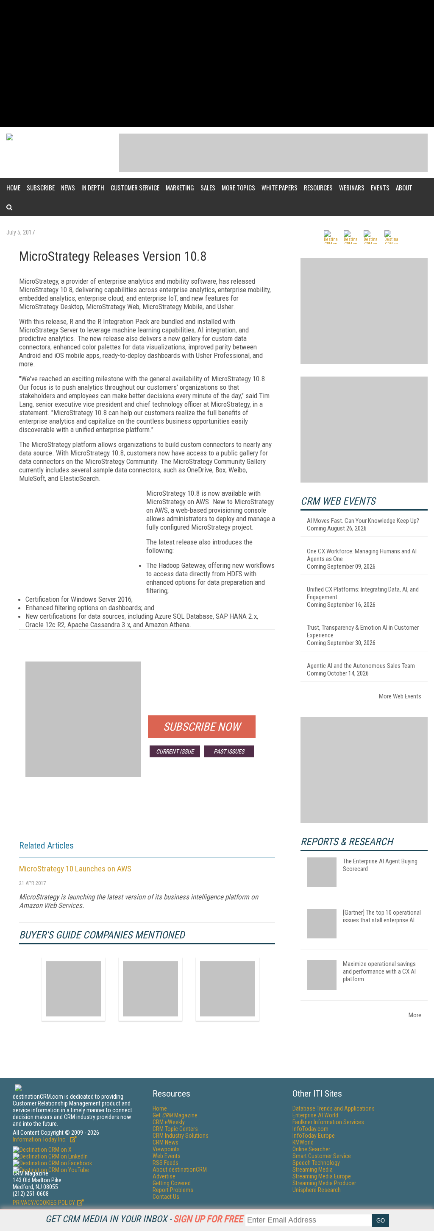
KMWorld (303, 1142)
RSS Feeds (165, 1162)
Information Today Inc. (40, 1139)
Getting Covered (172, 1183)
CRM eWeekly (169, 1122)
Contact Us (166, 1196)
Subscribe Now (201, 727)
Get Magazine (175, 1115)
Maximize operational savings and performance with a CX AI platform (379, 971)
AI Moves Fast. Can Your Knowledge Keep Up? (363, 521)
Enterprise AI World (315, 1115)
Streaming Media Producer (324, 1183)
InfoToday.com (310, 1128)
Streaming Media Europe (321, 1176)
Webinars (351, 187)
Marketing (180, 187)
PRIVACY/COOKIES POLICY (44, 1202)
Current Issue (175, 751)
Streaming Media (312, 1169)
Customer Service (135, 187)
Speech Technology (316, 1162)
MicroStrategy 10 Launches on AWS (75, 869)
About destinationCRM (180, 1169)
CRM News (165, 1142)
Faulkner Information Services (328, 1122)
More (415, 1015)
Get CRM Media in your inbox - (144, 1219)
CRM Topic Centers (175, 1128)
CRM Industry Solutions (181, 1135)
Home (13, 187)
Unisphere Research (316, 1189)
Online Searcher (311, 1149)
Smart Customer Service (321, 1156)
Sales (207, 187)
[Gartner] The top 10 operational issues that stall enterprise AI (382, 916)
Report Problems (173, 1189)
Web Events (167, 1156)
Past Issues (229, 751)
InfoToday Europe (313, 1135)
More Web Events (400, 696)
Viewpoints (166, 1149)
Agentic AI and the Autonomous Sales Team (361, 666)
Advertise (164, 1176)
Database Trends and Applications (333, 1108)
